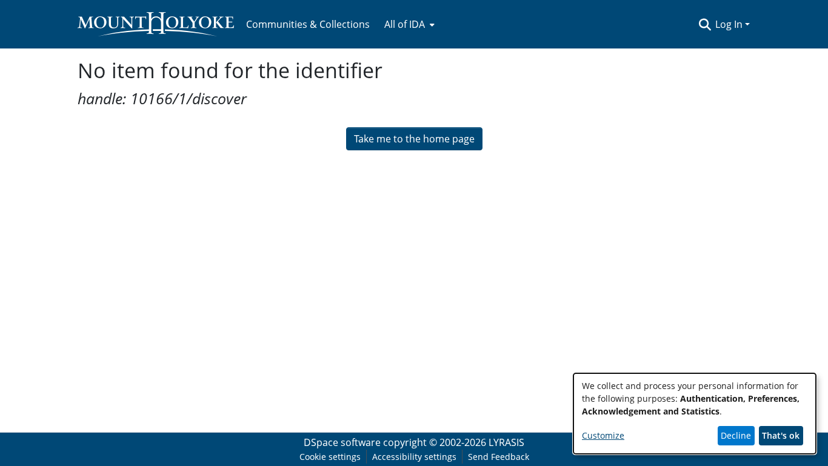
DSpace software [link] (342, 442)
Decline (736, 435)
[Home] (156, 24)
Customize (603, 435)
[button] (704, 24)
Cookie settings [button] (330, 456)
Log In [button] (730, 24)
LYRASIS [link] (506, 442)
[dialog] (694, 413)
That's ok (781, 435)
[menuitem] (408, 24)
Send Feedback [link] (498, 456)
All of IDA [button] (404, 24)
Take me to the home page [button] (414, 138)
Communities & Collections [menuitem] (308, 24)
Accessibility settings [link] (414, 456)
